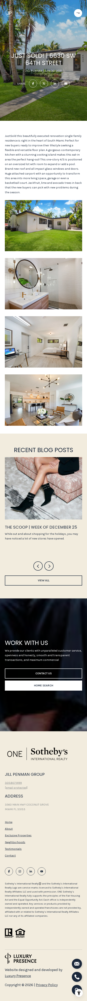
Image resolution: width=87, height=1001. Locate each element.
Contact (10, 855)
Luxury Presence (18, 976)
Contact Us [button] (43, 673)
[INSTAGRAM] (20, 871)
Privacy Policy (47, 985)
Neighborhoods (15, 842)
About (9, 829)
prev (38, 566)
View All (43, 580)
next (49, 566)
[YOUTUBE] (42, 871)
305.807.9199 (13, 783)
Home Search (43, 685)
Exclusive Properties (18, 835)
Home (8, 822)
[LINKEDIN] (31, 871)
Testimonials (13, 849)
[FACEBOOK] (9, 871)
